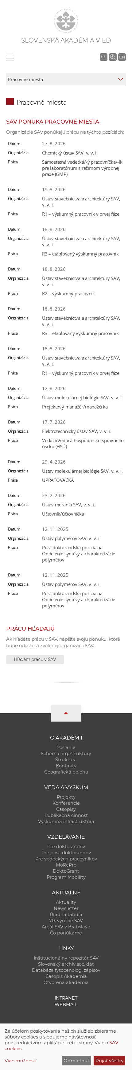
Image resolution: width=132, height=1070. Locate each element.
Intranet (66, 998)
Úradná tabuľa (66, 914)
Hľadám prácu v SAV (35, 659)
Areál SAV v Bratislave (66, 927)
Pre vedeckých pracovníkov (66, 859)
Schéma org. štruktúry (66, 753)
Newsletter (66, 908)
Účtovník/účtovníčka (63, 514)
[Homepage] (66, 21)
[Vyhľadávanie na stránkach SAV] (103, 56)
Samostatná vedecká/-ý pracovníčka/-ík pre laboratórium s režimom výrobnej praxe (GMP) (82, 168)
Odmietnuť (76, 1061)
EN (122, 56)
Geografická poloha (66, 772)
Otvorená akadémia (66, 982)
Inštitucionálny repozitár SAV (66, 958)
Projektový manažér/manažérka (75, 407)
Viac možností (21, 1061)
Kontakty (66, 766)
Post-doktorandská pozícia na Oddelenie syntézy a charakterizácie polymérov (78, 553)
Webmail (66, 1004)
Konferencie (66, 803)
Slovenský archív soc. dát (66, 964)
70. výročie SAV (66, 920)
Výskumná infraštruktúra (66, 821)
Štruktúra (66, 759)
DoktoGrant (66, 871)
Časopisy (66, 809)
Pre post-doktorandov (66, 853)
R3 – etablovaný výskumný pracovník (80, 254)
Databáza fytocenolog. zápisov (66, 970)
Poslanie (66, 747)
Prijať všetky (109, 1061)
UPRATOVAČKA (58, 480)
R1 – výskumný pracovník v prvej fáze (80, 214)
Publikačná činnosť (66, 815)
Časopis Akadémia (66, 976)
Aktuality (66, 902)
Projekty (66, 797)
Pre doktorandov (66, 846)
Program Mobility (66, 877)
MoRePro (66, 865)
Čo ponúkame (66, 933)
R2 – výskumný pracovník (68, 293)
